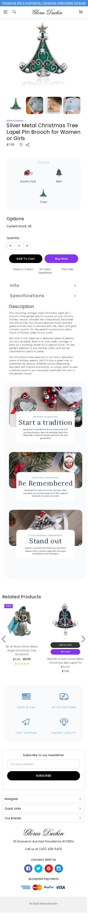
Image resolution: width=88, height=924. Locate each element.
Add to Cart (22, 645)
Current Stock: (19, 226)
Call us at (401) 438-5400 (43, 849)
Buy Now (21, 651)
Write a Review (15, 120)
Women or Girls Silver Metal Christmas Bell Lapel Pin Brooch (22, 662)
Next (83, 639)
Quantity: (13, 238)
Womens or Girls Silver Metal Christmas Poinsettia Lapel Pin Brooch (65, 662)
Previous (4, 639)
